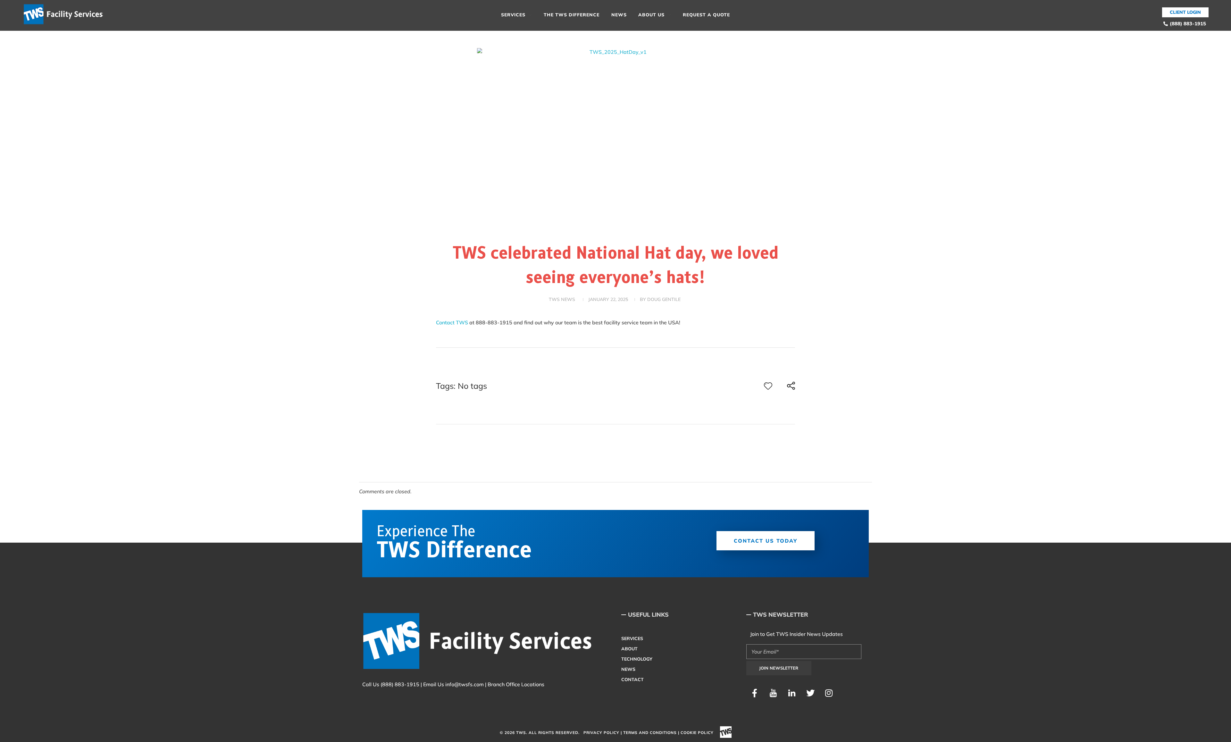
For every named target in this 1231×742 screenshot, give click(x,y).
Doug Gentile (664, 299)
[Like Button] (768, 385)
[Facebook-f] (754, 693)
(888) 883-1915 (400, 684)
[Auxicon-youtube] (773, 693)
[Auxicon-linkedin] (791, 693)
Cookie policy (697, 732)
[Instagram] (829, 693)
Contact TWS (452, 322)
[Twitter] (810, 693)
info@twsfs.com (464, 684)
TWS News (562, 299)
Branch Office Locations (516, 684)
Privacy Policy (601, 732)
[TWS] (65, 14)
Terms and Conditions (650, 732)
